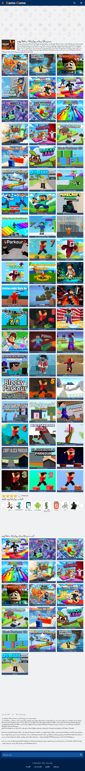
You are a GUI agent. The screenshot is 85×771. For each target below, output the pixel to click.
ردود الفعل (56, 766)
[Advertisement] (22, 22)
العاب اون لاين (38, 766)
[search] (81, 754)
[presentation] (3, 505)
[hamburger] (3, 3)
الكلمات (47, 766)
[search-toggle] (74, 3)
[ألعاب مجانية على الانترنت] (16, 3)
